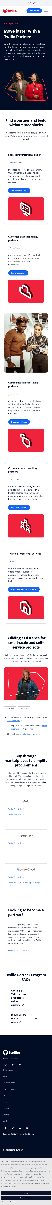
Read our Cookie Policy (9, 1202)
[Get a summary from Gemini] (12, 1064)
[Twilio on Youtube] (26, 1128)
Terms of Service (10, 1187)
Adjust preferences (26, 1198)
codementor (16, 729)
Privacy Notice (22, 1183)
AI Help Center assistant (29, 734)
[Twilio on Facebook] (5, 1128)
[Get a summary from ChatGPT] (5, 1064)
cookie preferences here (32, 1177)
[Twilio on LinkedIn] (19, 1128)
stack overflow (13, 721)
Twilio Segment (14, 814)
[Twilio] (10, 10)
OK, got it (26, 1193)
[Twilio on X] (12, 1128)
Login (45, 3)
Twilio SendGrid (15, 809)
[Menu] (46, 11)
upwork (30, 729)
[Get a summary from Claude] (19, 1064)
